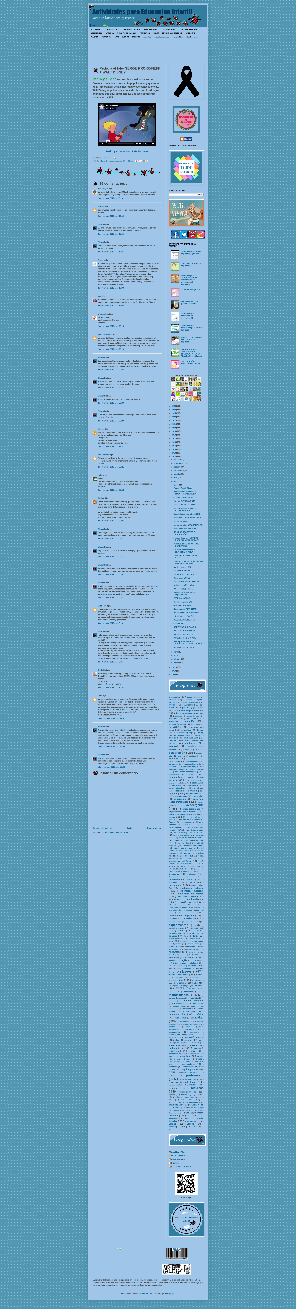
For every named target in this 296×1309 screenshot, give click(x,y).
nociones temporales (191, 1024)
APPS (117, 37)
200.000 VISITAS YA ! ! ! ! (184, 505)
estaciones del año (187, 913)
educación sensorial (178, 905)
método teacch (179, 1006)
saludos (192, 1100)
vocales (172, 1127)
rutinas (172, 1100)
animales (173, 705)
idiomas (172, 960)
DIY (191, 882)
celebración (177, 752)
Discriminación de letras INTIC (186, 514)
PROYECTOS (145, 33)
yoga (171, 1129)
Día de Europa (186, 822)
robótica (177, 1097)
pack (201, 1040)
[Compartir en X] (141, 161)
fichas (182, 930)
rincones (200, 1095)
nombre (173, 1027)
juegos (187, 971)
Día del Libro (198, 840)
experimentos (180, 925)
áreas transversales (185, 713)
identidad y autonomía (182, 957)
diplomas (193, 874)
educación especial (187, 897)
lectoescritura (176, 980)
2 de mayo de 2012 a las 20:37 (111, 388)
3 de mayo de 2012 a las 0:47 (110, 539)
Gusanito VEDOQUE (182, 605)
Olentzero (194, 1032)
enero (176, 663)
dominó (194, 885)
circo (198, 753)
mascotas (173, 1001)
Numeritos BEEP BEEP (183, 647)
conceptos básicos (177, 769)
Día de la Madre (179, 830)
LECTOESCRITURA (168, 29)
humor (195, 955)
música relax (181, 1018)
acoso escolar (193, 697)
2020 (174, 428)
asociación (191, 719)
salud (182, 1100)
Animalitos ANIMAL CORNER (186, 582)
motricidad (191, 1012)
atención (190, 721)
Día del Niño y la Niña (183, 848)
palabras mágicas (181, 1043)
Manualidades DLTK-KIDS (184, 638)
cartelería (192, 746)
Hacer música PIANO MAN (185, 609)
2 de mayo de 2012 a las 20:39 (111, 421)
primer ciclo (188, 1067)
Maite (100, 696)
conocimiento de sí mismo (182, 775)
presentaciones (189, 1064)
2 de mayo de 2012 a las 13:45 (111, 234)
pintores (172, 1056)
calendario (174, 738)
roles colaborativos (192, 1097)
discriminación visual (182, 879)
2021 (174, 424)
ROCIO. (101, 498)
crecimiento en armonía (186, 791)
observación (175, 1032)
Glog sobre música (181, 571)
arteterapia (178, 716)
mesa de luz (198, 1003)
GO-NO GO (184, 941)
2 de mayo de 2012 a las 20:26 (111, 349)
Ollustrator (143, 1294)
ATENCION (110, 33)
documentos (176, 885)
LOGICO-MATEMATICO (188, 29)
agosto (177, 474)
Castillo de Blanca (179, 1152)
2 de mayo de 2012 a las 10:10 (111, 216)
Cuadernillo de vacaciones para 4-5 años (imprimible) (192, 327)
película (192, 1051)
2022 (174, 420)
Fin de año (190, 933)
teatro (187, 1113)
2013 (174, 453)
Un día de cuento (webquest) (186, 613)
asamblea (174, 719)
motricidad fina (178, 1014)
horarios (183, 955)
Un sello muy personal (183, 589)
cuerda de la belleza (195, 794)
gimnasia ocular (195, 938)
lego (171, 983)
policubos (178, 1061)
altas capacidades (191, 702)
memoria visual (182, 1003)
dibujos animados (191, 871)
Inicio (129, 828)
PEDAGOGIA (106, 37)
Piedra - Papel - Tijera (182, 488)
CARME (101, 670)
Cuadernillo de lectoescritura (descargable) (187, 315)
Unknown (102, 606)
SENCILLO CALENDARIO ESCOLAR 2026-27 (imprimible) (192, 339)
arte (202, 713)
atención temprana (178, 724)
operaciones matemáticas (182, 1035)
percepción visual (176, 1053)
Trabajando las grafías (190, 290)
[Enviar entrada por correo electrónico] (114, 158)
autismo (195, 727)
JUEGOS (125, 37)
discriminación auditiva (181, 877)
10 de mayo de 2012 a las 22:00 (111, 747)
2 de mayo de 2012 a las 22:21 (111, 467)
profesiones (174, 1076)
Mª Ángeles (103, 314)
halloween (174, 952)
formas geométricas (177, 938)
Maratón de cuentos (177, 998)
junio (176, 481)
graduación (198, 941)
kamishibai (180, 977)
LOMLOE (178, 988)
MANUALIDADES (150, 29)
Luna (172, 992)
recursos (197, 1088)
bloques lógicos (184, 735)
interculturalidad (176, 966)
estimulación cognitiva (182, 915)
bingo (191, 733)
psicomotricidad (176, 1085)
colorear (174, 758)
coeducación (194, 756)
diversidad (174, 882)
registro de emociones (189, 1092)
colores (177, 761)
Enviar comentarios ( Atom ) (117, 833)
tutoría (188, 1118)
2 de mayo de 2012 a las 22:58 (111, 490)
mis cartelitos (177, 37)
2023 (174, 417)
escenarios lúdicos (176, 910)
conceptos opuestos (196, 769)
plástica (200, 1056)
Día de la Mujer (197, 830)
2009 (174, 674)
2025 (174, 410)
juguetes (200, 975)
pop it (188, 1061)
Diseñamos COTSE (181, 578)
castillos (186, 750)
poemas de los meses (183, 1059)
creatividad (199, 788)
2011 (174, 667)
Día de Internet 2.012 (182, 567)
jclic (171, 968)
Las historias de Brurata (181, 1167)
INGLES (156, 33)
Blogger (170, 1294)
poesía (201, 1059)
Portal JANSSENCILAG (183, 574)
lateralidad (194, 977)
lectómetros (195, 980)
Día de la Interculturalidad (194, 827)
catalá (197, 750)
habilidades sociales (192, 949)
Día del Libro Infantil (183, 843)
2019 (174, 431)
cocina (181, 756)
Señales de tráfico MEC (183, 585)
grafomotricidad (176, 946)
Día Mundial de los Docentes (192, 866)
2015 (174, 446)
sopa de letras (178, 1110)
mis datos (147, 37)
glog (171, 941)
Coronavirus (193, 785)
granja (191, 946)
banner (200, 730)
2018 (174, 435)
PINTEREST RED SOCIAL (184, 631)
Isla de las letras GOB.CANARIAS (188, 525)
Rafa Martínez (140, 151)
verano (173, 1124)
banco (172, 730)
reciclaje (193, 1085)
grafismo (178, 944)
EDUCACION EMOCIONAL (172, 33)
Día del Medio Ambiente (193, 846)
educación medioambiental (186, 899)
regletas (172, 1095)
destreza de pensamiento (180, 814)
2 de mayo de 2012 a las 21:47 (111, 446)
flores (186, 936)
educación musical (187, 902)
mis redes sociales (161, 37)
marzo (177, 655)
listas (177, 986)
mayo (176, 485)
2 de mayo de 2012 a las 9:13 (110, 198)
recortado (174, 1088)
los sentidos (194, 988)
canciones (190, 743)
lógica (187, 986)
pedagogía (175, 1048)
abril (176, 652)
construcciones (191, 780)
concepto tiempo (191, 767)
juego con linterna (184, 968)
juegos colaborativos (179, 975)
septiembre (179, 470)
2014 (174, 449)
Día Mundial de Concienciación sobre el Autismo (186, 863)
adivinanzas (188, 700)
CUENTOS (136, 37)
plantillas (185, 1056)
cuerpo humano (180, 796)
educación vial (198, 905)
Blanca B (102, 224)
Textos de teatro (180, 521)
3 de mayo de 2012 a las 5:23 (110, 623)
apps (182, 707)
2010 (174, 671)
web (183, 1126)
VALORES (94, 37)
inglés (184, 960)
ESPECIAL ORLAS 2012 (184, 598)
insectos (200, 960)
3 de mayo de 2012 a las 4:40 (110, 574)
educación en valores (191, 893)
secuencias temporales (189, 1102)
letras (196, 983)
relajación (185, 1095)
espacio (189, 910)
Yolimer (101, 429)
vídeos (130, 161)
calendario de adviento (179, 740)
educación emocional (191, 891)
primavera (173, 1067)
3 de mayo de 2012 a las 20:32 (111, 687)
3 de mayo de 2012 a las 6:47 (110, 662)
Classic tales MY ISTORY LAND (187, 518)
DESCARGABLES (97, 29)
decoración (180, 799)
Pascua (172, 1045)
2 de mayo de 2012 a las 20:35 (111, 370)
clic (171, 756)
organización (174, 1037)
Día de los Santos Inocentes (191, 838)
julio (176, 478)
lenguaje (182, 983)
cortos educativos (178, 788)
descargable (195, 805)
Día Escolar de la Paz (186, 856)
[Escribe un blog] (138, 161)
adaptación (173, 700)
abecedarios (175, 697)
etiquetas (173, 918)
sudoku (191, 1110)
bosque (198, 735)
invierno (192, 965)
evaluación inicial (193, 922)
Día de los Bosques (182, 835)
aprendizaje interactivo (191, 710)
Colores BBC (179, 624)
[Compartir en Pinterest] (146, 161)
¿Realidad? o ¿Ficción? (183, 616)
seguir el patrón (176, 1105)
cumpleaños (198, 796)
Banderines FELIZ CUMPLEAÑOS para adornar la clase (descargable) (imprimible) (190, 279)
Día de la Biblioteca (189, 825)
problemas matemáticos (189, 1072)
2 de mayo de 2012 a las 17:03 (111, 288)
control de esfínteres (178, 783)
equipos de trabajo (180, 907)
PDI (124, 161)
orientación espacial (194, 1037)
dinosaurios (175, 874)
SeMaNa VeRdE (196, 1105)
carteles (173, 750)
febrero (177, 659)
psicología (190, 1082)
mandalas (189, 992)
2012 (174, 456)
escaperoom (196, 907)
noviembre (179, 463)
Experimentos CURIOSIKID (185, 529)
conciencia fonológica (186, 772)
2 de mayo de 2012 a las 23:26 (111, 521)
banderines (186, 730)
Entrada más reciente (102, 828)
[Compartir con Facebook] (144, 161)
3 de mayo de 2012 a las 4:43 (110, 598)
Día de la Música (180, 833)
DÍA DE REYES (181, 840)
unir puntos (191, 1121)
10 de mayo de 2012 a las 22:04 (111, 767)
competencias (193, 761)
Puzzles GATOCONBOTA (184, 501)
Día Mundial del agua (182, 869)
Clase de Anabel (178, 1159)
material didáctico (194, 1000)
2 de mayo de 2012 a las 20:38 (111, 403)
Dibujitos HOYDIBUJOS (183, 634)
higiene (190, 952)
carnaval (174, 746)
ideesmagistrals (105, 334)
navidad (198, 1017)
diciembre (178, 460)
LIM (170, 986)
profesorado (195, 1075)
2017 (174, 438)
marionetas (194, 998)
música (119, 161)
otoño (189, 1040)
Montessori (187, 1009)
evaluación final (175, 922)
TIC (189, 1115)
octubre (177, 467)
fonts (196, 936)
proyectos (174, 1082)
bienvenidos (179, 733)
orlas (177, 1040)
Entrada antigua (154, 828)
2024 (174, 413)
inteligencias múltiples (186, 963)
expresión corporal (177, 928)
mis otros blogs (192, 37)
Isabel (100, 475)
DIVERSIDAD (190, 33)
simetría (178, 1107)
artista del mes (193, 716)
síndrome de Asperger (194, 1107)
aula (176, 727)
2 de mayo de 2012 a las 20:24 (111, 326)
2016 (174, 442)
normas (188, 1027)
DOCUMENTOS (96, 33)
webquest (196, 1127)
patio (184, 1045)
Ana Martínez (104, 455)
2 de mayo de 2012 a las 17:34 (111, 306)
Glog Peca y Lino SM (182, 602)
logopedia (199, 986)
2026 (174, 406)
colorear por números (195, 759)
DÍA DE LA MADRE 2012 (184, 620)
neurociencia (186, 1021)
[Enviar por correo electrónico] (136, 161)
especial (200, 910)
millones (193, 1006)
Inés (100, 296)
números (190, 1029)
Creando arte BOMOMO (183, 498)
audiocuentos (198, 724)
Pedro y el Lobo (115, 151)
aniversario (188, 705)
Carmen (101, 260)
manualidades (180, 995)
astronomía (174, 721)
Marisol (101, 206)
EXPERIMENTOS (113, 29)
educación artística (107, 161)
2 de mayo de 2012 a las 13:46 (111, 252)
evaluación (191, 918)
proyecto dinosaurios (189, 1079)
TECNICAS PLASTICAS (132, 29)
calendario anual (191, 738)
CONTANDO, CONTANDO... (185, 627)
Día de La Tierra (197, 833)
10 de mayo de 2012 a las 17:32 (111, 718)
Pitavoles (175, 1163)
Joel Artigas (103, 189)
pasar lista (196, 1043)
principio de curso (194, 1069)
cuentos (173, 793)
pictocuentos (195, 1053)
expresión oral (197, 928)
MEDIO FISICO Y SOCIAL (126, 33)
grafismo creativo (193, 944)
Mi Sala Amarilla (178, 1156)
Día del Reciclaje (187, 851)
